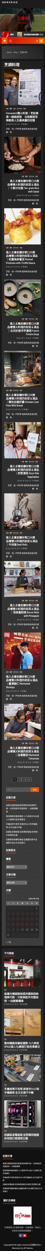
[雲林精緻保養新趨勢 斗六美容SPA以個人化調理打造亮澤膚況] (22, 1022)
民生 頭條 (24, 1004)
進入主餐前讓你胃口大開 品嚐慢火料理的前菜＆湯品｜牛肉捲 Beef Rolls (22, 541)
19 (18, 924)
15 (32, 919)
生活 (14, 108)
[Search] (37, 41)
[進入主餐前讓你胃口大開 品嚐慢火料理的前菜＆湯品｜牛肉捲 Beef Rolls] (22, 511)
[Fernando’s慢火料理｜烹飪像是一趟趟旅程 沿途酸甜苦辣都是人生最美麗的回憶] (22, 87)
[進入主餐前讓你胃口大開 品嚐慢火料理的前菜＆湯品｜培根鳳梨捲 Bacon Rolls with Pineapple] (22, 579)
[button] (10, 41)
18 (13, 924)
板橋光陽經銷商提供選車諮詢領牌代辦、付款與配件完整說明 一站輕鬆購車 (22, 808)
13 (22, 919)
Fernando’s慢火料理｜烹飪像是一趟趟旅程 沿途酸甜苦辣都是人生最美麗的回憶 (22, 116)
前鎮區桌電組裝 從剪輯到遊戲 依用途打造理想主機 (21, 1184)
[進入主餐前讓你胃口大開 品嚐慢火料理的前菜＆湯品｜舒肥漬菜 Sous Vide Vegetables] (22, 440)
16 (37, 919)
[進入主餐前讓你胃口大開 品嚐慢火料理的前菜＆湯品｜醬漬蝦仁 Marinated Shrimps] (22, 651)
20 (22, 924)
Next (28, 779)
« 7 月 (8, 942)
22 (32, 924)
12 (18, 919)
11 (13, 919)
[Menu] (10, 41)
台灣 (7, 108)
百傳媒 (22, 18)
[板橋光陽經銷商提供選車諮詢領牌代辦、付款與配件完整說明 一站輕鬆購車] (22, 973)
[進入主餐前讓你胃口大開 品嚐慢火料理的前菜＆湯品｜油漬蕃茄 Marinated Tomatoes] (22, 722)
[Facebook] (20, 1235)
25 (13, 930)
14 (27, 919)
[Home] (4, 41)
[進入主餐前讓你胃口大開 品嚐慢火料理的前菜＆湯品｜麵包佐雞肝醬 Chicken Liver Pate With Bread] (22, 369)
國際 (11, 108)
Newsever (16, 1248)
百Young (19, 108)
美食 (24, 108)
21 (27, 924)
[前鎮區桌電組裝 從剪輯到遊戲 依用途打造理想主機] (22, 1114)
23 (37, 924)
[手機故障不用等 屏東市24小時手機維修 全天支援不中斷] (22, 1068)
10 (8, 919)
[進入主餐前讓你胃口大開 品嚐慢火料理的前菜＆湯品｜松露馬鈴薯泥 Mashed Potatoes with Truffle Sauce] (22, 226)
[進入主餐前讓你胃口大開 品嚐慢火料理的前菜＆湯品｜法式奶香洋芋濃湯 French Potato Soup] (22, 297)
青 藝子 (25, 124)
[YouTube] (24, 1235)
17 (8, 924)
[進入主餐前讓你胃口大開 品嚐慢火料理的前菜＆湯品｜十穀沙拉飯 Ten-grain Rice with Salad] (22, 155)
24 (8, 930)
